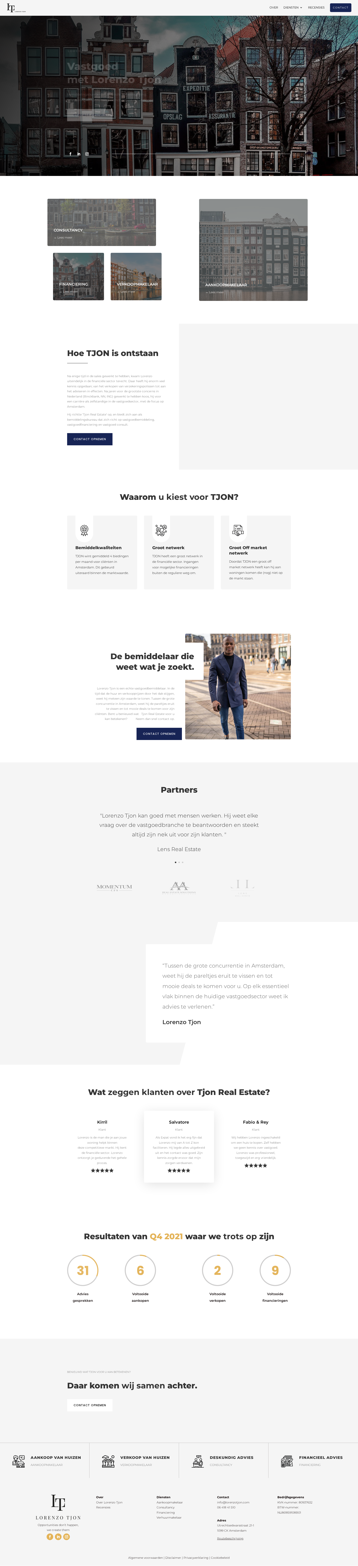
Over (274, 7)
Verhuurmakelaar (169, 1517)
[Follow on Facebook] (70, 154)
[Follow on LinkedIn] (78, 154)
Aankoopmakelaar (170, 1502)
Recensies (316, 7)
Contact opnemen (90, 115)
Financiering (166, 1512)
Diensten (291, 7)
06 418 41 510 (226, 1507)
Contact (340, 7)
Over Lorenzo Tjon (109, 1502)
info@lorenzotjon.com (233, 1502)
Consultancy (165, 1507)
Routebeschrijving (230, 1538)
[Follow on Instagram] (87, 154)
